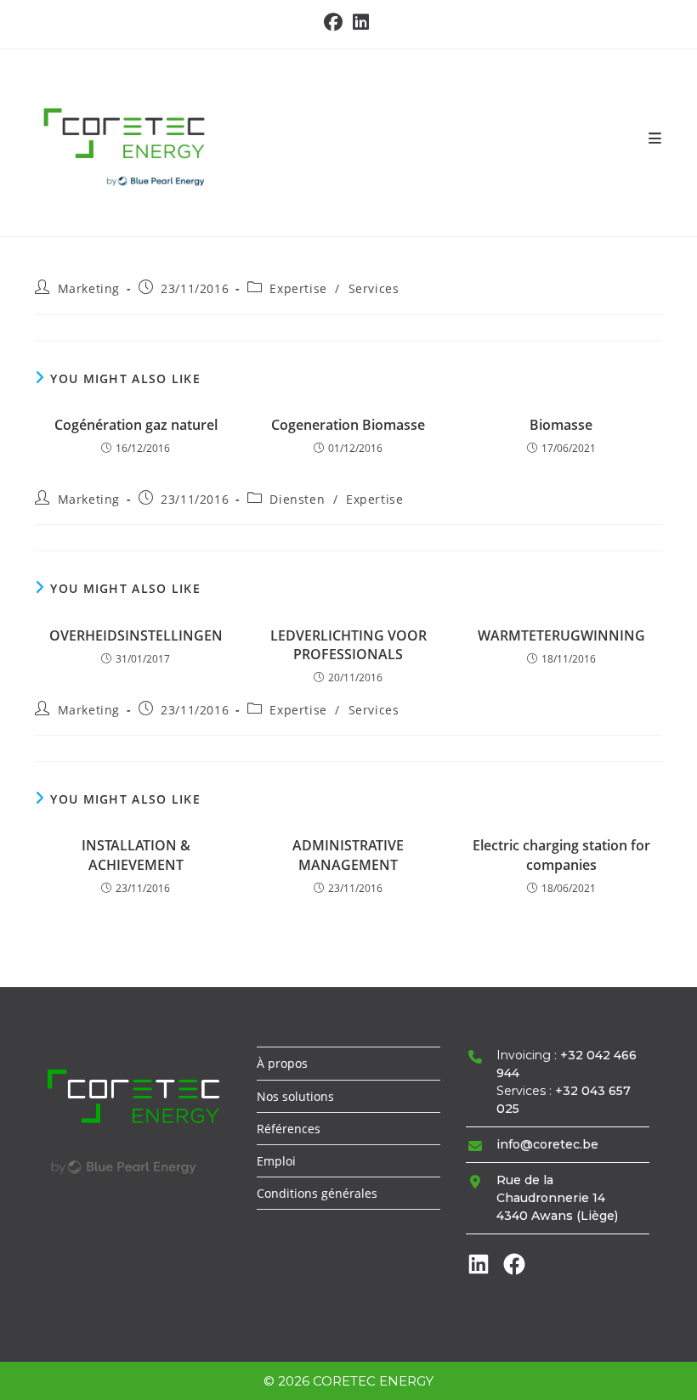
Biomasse (561, 424)
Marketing (89, 288)
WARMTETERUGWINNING (561, 635)
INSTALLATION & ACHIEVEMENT (136, 854)
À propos (282, 1063)
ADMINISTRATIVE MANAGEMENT (348, 854)
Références (288, 1129)
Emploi (276, 1161)
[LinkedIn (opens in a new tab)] (361, 22)
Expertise (297, 288)
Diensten (297, 499)
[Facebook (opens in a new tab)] (336, 22)
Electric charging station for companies (561, 854)
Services (374, 288)
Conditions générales (317, 1193)
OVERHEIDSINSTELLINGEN (136, 635)
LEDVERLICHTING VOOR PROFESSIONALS (348, 644)
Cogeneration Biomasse (348, 424)
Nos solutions (295, 1096)
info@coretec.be (547, 1144)
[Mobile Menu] (655, 138)
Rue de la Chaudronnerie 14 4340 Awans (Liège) (557, 1197)
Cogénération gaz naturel (136, 424)
